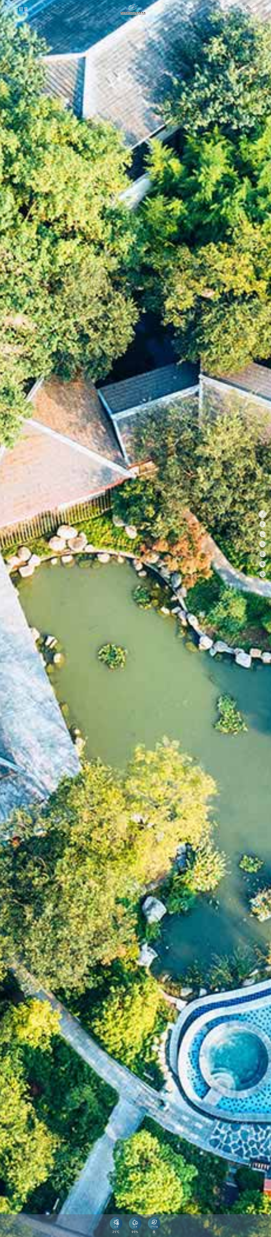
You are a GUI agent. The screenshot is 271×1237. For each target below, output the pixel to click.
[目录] (15, 9)
